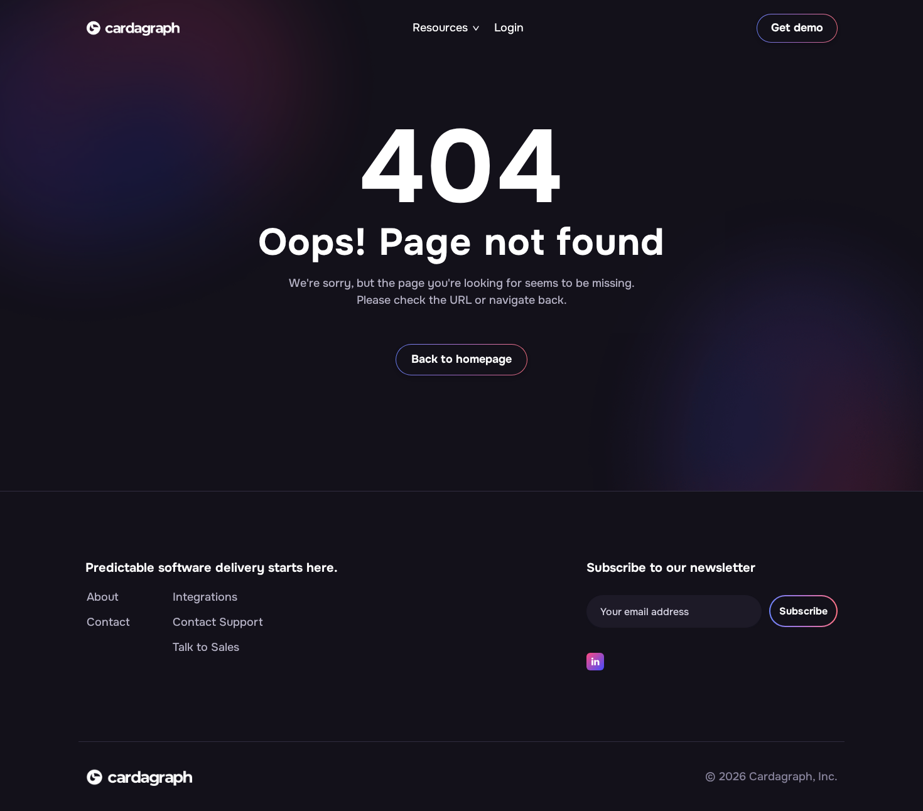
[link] (132, 28)
